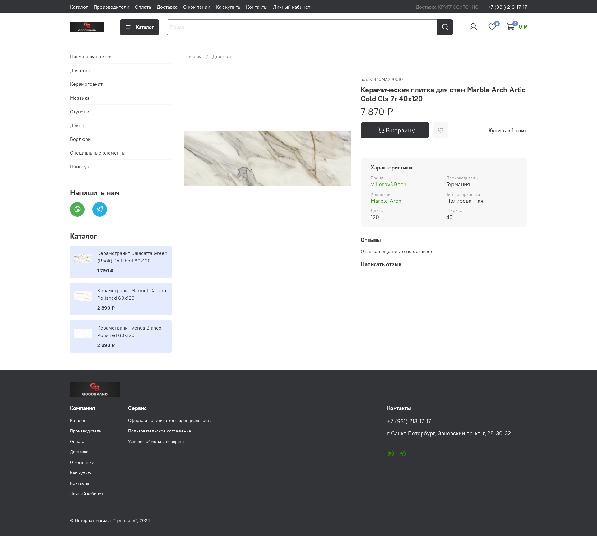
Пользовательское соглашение (159, 431)
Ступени (79, 112)
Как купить (228, 7)
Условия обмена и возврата (156, 441)
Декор (77, 125)
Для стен (222, 56)
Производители (111, 7)
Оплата (143, 7)
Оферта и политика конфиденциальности (170, 420)
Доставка (167, 7)
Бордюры (80, 139)
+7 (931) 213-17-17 (507, 7)
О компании (196, 7)
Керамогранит (86, 84)
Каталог (79, 7)
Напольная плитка (90, 56)
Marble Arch (386, 200)
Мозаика (80, 98)
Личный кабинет (291, 7)
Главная (192, 56)
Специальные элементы (97, 153)
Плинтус (79, 166)
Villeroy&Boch (388, 184)
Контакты (256, 7)
